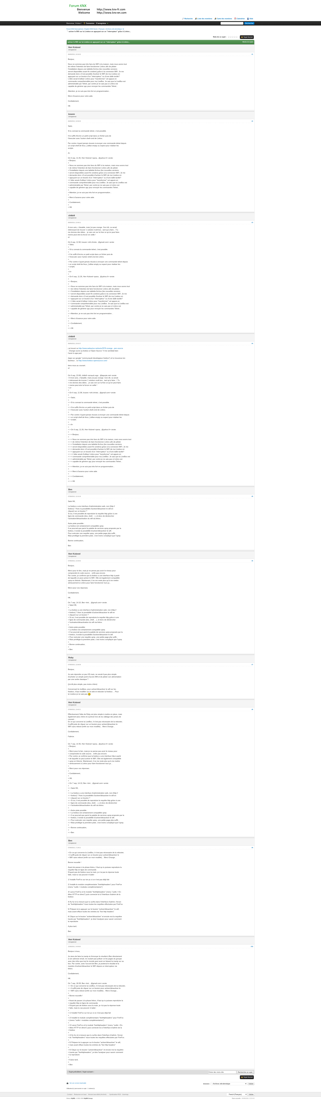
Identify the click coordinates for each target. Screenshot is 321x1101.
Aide (251, 19)
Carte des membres (224, 19)
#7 (252, 664)
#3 (252, 222)
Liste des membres (204, 19)
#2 (252, 121)
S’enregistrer (101, 23)
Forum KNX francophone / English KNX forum (81, 29)
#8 (252, 709)
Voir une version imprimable (77, 1083)
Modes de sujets (248, 42)
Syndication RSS (115, 1094)
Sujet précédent (75, 1072)
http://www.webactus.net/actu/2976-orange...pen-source (101, 348)
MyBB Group (88, 1098)
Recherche (188, 19)
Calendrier (241, 19)
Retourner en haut (80, 1094)
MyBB (73, 1098)
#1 (252, 54)
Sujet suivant (88, 1072)
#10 (252, 946)
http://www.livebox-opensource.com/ (93, 361)
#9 (252, 847)
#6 (252, 561)
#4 (252, 343)
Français (102, 29)
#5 (252, 496)
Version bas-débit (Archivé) (97, 1094)
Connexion (90, 23)
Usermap (125, 1094)
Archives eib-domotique (114, 29)
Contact (69, 1094)
